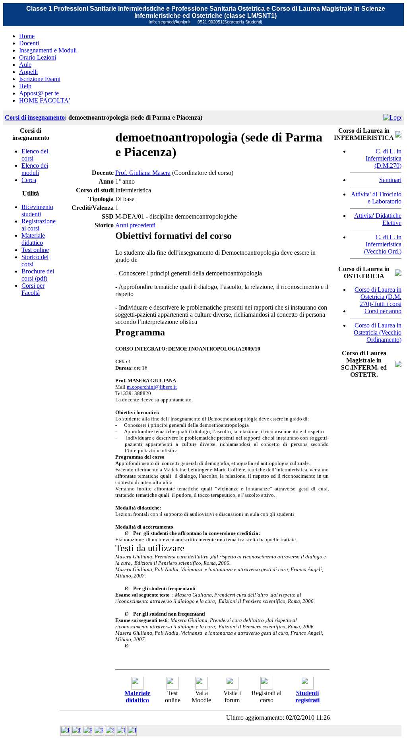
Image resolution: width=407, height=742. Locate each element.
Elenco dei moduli (34, 169)
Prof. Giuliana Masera (143, 172)
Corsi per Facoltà (33, 289)
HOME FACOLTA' (44, 100)
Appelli (28, 71)
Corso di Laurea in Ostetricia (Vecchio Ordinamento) (377, 332)
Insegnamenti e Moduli (48, 50)
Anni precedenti (135, 225)
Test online (35, 249)
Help (25, 86)
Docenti (29, 43)
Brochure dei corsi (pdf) (37, 275)
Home (27, 36)
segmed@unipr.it (174, 21)
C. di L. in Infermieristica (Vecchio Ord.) (382, 244)
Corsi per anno (382, 311)
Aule (25, 64)
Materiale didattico (33, 239)
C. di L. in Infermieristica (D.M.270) (383, 158)
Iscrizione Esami (39, 79)
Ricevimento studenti (37, 210)
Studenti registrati (307, 696)
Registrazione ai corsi (38, 225)
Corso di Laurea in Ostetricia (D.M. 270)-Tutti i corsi (378, 296)
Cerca (28, 179)
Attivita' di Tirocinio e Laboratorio (376, 198)
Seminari (390, 179)
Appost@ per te (39, 93)
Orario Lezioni (37, 57)
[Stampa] (132, 733)
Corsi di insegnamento (35, 117)
